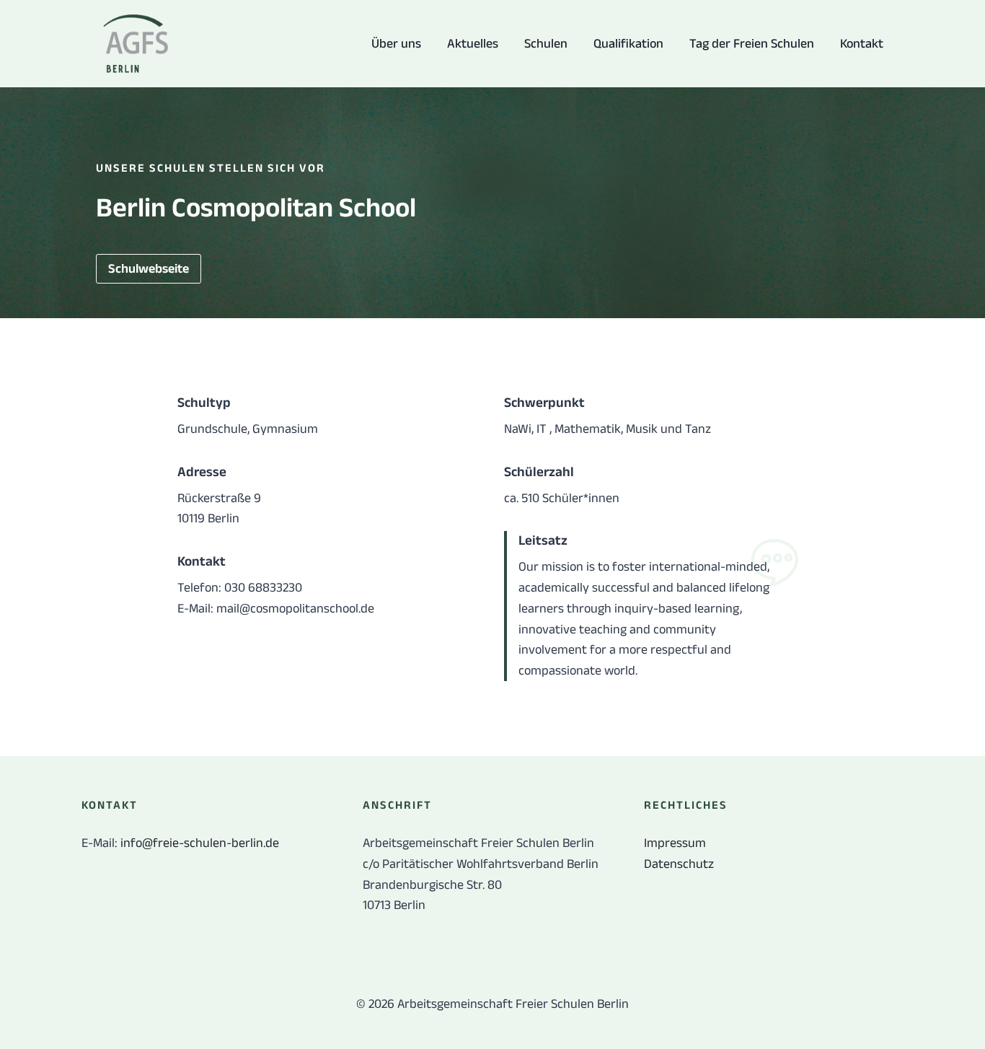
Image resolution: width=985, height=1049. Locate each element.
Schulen (545, 43)
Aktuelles (472, 43)
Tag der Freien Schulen (751, 43)
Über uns (396, 43)
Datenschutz (679, 863)
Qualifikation (628, 43)
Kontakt (861, 43)
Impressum (675, 842)
